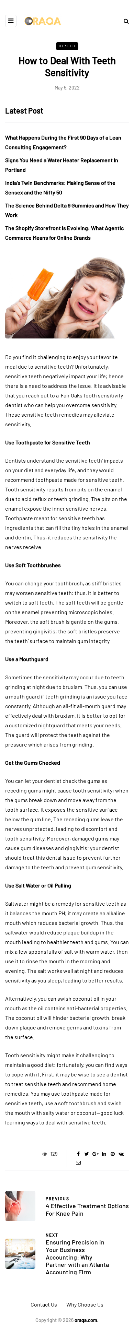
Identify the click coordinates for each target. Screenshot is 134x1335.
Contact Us (44, 1304)
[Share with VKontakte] (121, 1154)
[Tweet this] (86, 1154)
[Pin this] (112, 1154)
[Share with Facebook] (78, 1154)
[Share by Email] (78, 1162)
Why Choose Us (84, 1304)
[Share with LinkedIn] (104, 1154)
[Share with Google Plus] (95, 1154)
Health (67, 46)
